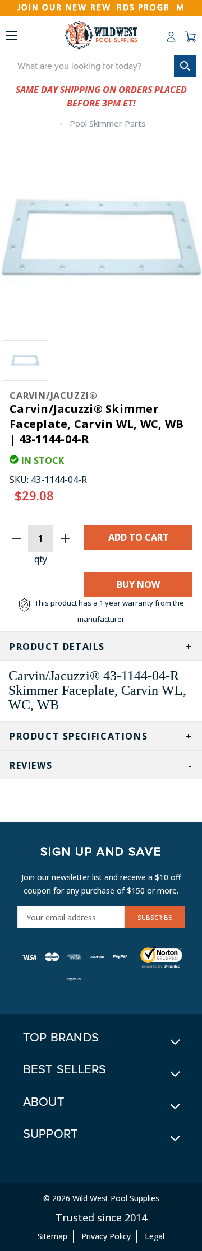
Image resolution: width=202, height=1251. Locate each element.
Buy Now (138, 584)
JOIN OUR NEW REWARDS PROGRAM (101, 7)
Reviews (31, 765)
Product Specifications (79, 736)
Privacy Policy (106, 1236)
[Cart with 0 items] (190, 37)
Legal (154, 1236)
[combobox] (101, 66)
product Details (57, 646)
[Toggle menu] (11, 38)
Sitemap (52, 1236)
